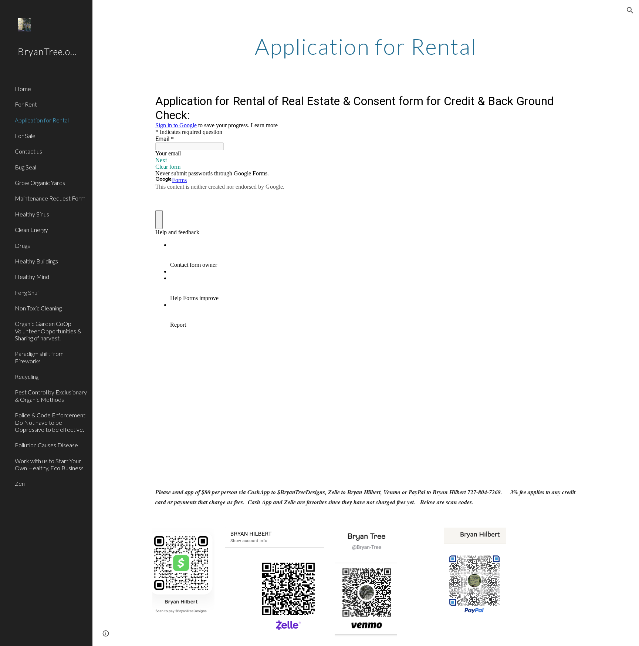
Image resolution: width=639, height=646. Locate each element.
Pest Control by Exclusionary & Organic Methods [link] (51, 395)
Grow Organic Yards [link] (40, 182)
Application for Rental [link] (42, 120)
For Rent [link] (26, 104)
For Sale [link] (25, 135)
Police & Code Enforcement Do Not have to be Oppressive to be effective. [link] (50, 422)
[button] (630, 10)
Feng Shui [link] (26, 292)
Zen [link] (20, 483)
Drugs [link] (22, 245)
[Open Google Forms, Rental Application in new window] (565, 100)
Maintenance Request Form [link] (50, 198)
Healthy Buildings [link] (36, 261)
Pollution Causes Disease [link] (46, 444)
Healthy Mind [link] (32, 276)
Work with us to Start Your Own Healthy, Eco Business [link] (49, 464)
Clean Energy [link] (31, 229)
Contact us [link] (28, 151)
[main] (365, 46)
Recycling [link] (26, 376)
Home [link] (23, 88)
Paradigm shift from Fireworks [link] (39, 357)
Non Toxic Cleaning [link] (38, 308)
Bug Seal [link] (25, 167)
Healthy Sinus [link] (32, 214)
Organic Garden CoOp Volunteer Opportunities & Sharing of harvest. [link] (48, 330)
